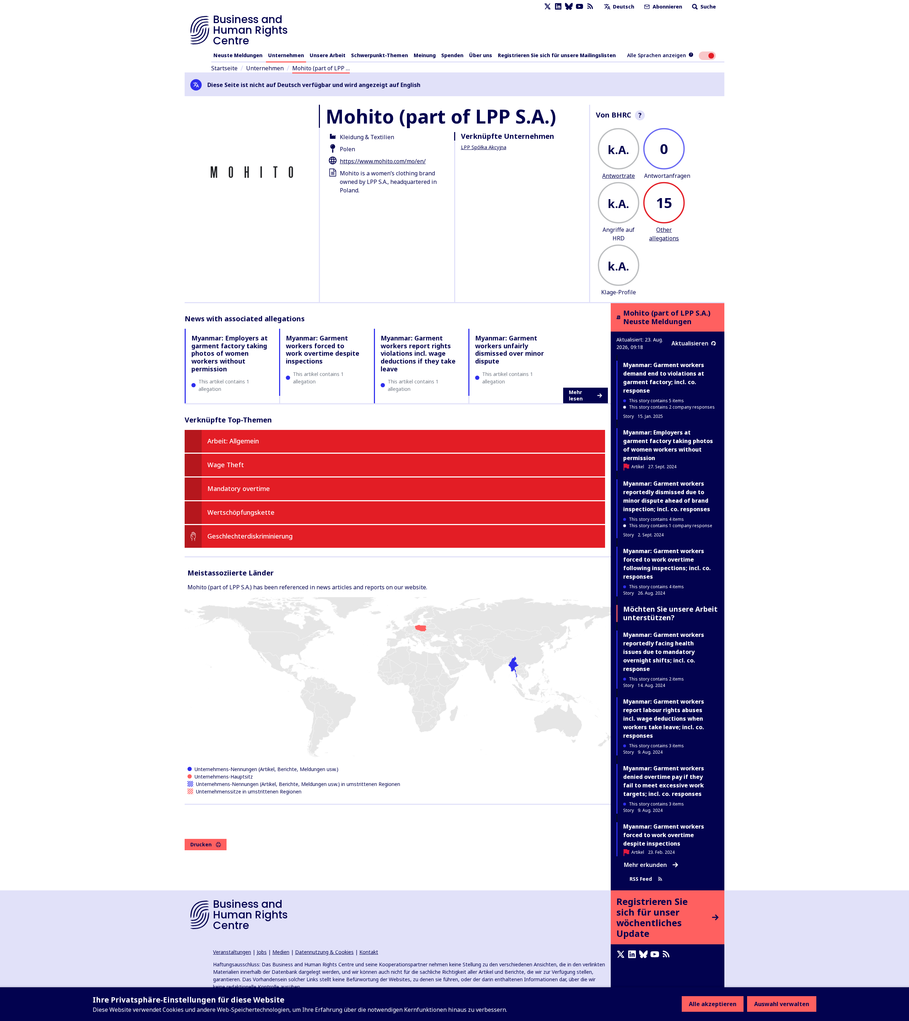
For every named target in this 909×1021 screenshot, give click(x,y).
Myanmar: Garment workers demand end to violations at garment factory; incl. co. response (663, 377)
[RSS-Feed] (590, 6)
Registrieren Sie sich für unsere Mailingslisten (557, 55)
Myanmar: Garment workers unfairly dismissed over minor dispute (509, 349)
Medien (280, 952)
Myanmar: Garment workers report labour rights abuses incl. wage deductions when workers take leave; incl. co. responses (663, 718)
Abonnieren (666, 6)
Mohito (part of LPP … (321, 68)
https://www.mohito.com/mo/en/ (383, 161)
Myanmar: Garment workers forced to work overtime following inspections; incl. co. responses (667, 563)
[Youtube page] (579, 6)
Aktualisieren (689, 343)
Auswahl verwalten (781, 1004)
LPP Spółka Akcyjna (483, 147)
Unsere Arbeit (327, 55)
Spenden (452, 55)
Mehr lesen (576, 395)
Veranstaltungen (232, 952)
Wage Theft (225, 464)
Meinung (425, 55)
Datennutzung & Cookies (324, 952)
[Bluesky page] (569, 6)
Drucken (201, 844)
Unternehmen (286, 55)
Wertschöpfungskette (240, 512)
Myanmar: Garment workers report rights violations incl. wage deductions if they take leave (418, 353)
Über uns (480, 55)
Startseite (224, 68)
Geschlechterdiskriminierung (250, 536)
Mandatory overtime (238, 488)
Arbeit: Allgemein (233, 441)
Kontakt (368, 952)
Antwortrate (618, 176)
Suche (707, 6)
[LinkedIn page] (558, 6)
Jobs (262, 952)
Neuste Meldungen (237, 55)
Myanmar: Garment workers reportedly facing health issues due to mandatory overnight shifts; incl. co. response (663, 652)
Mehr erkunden (645, 865)
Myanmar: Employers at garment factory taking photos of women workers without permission (229, 353)
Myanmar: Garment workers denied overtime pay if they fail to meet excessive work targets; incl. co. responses (663, 781)
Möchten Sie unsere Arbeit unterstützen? (670, 613)
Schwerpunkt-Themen (379, 55)
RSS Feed (641, 878)
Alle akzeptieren (712, 1004)
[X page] (547, 6)
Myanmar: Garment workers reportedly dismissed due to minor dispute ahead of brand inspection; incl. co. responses (666, 496)
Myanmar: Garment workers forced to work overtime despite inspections (322, 349)
